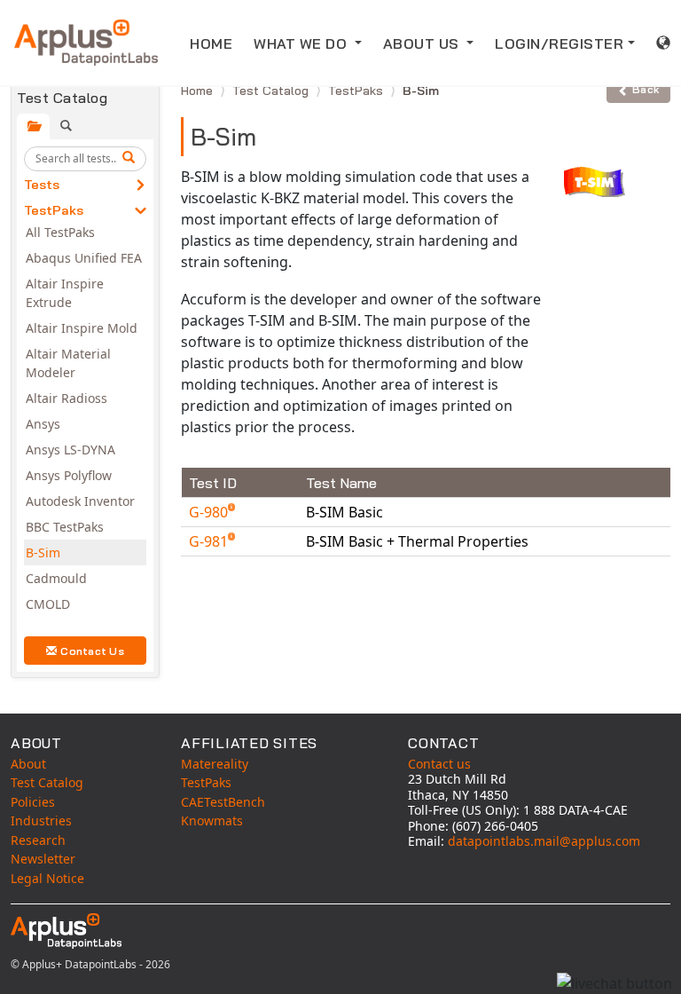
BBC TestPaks (65, 526)
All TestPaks (60, 232)
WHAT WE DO (302, 43)
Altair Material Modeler (68, 363)
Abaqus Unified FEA (84, 257)
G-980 (210, 512)
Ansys (43, 423)
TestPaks (53, 210)
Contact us (439, 763)
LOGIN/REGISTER (559, 43)
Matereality (214, 763)
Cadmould (56, 578)
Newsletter (43, 858)
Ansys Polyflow (69, 475)
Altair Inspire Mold (81, 328)
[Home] (86, 43)
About (28, 763)
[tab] (33, 126)
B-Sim (43, 552)
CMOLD (48, 604)
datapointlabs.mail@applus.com (544, 840)
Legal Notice (47, 878)
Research (38, 840)
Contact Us (92, 651)
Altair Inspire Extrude (65, 293)
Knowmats (212, 820)
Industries (41, 820)
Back (645, 89)
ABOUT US (423, 43)
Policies (33, 801)
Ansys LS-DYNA (70, 449)
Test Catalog (272, 91)
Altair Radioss (66, 398)
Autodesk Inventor (80, 501)
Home (198, 91)
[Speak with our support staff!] (614, 983)
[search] (131, 158)
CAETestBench (223, 801)
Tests (41, 184)
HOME (211, 43)
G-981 (210, 541)
